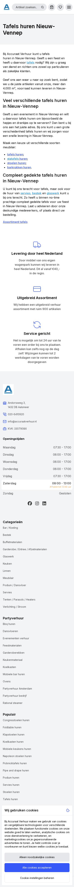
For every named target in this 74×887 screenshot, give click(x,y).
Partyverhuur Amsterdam (17, 688)
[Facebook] (30, 503)
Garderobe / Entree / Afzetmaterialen (25, 549)
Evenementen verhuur (16, 638)
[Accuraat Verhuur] (6, 7)
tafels (30, 62)
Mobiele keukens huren (17, 748)
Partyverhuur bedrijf (15, 695)
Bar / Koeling (10, 527)
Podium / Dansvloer (14, 585)
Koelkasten (9, 667)
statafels (13, 158)
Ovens (7, 681)
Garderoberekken (13, 652)
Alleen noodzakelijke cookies (37, 857)
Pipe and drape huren (16, 770)
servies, (25, 193)
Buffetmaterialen (12, 542)
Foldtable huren (12, 727)
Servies (7, 592)
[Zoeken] (42, 7)
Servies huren (11, 784)
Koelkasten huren (13, 741)
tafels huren (15, 154)
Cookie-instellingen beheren (37, 877)
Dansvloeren (10, 631)
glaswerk (53, 193)
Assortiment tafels (15, 222)
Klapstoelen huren (13, 734)
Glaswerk (8, 556)
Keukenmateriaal (12, 659)
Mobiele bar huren (14, 674)
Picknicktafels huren (15, 763)
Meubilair (8, 577)
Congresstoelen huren (16, 720)
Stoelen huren (11, 791)
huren (23, 158)
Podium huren (11, 777)
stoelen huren (16, 163)
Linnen (7, 570)
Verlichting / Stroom (14, 606)
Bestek (7, 534)
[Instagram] (37, 503)
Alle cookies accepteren (37, 867)
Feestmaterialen (12, 645)
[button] (69, 7)
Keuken (7, 563)
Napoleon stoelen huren (17, 756)
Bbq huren (9, 623)
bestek (36, 193)
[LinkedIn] (44, 503)
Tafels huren (10, 799)
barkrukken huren (19, 167)
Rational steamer (12, 702)
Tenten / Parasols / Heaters (19, 599)
